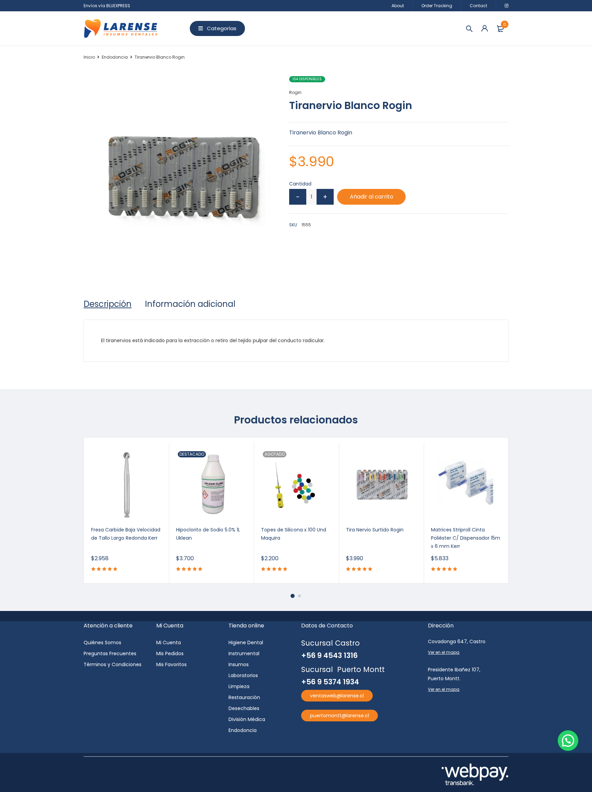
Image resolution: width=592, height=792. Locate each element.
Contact (478, 6)
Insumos (239, 664)
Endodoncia (115, 57)
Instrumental (244, 653)
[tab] (108, 304)
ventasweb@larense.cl (337, 695)
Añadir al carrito (371, 197)
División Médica (247, 719)
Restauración (244, 697)
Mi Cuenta (168, 642)
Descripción (108, 304)
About (398, 6)
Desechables (244, 708)
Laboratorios (243, 675)
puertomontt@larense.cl (339, 715)
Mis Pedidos (170, 653)
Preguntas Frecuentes (110, 653)
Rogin (295, 92)
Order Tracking (436, 6)
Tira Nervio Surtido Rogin (375, 529)
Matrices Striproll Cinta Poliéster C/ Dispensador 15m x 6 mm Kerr (465, 538)
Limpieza (239, 686)
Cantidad (300, 183)
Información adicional (190, 304)
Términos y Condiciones (112, 664)
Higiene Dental (246, 642)
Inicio (89, 57)
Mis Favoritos (171, 664)
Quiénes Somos (102, 642)
